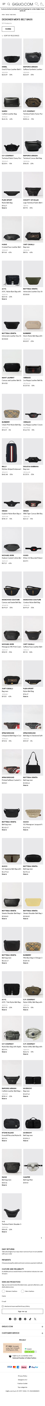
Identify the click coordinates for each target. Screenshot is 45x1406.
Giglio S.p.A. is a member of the (24, 1357)
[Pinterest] (25, 1319)
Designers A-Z (22, 1380)
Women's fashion (11, 1291)
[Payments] (22, 1367)
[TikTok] (30, 1319)
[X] (35, 1319)
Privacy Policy (25, 1306)
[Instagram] (15, 1319)
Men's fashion (29, 1291)
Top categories (22, 1387)
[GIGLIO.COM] (22, 4)
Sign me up (22, 1311)
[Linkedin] (20, 1319)
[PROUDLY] (12, 1348)
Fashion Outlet (22, 1383)
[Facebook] (10, 1319)
